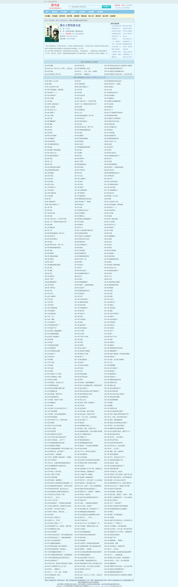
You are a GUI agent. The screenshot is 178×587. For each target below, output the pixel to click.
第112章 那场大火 (50, 187)
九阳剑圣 (114, 39)
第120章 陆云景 (109, 193)
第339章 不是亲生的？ (81, 520)
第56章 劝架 (78, 132)
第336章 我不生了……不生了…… (85, 517)
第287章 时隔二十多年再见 (53, 471)
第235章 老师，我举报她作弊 (113, 420)
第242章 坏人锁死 (50, 428)
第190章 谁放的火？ (110, 377)
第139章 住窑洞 (109, 328)
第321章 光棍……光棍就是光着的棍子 (86, 503)
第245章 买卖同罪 (50, 431)
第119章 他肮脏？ (80, 193)
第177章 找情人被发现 (81, 365)
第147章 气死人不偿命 (81, 336)
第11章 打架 (78, 89)
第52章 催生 (48, 130)
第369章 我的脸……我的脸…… (84, 549)
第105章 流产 (108, 178)
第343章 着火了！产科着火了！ (114, 523)
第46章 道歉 (48, 124)
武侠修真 (55, 16)
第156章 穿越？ (79, 345)
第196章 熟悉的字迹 (110, 382)
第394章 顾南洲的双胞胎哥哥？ (114, 68)
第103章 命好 (49, 178)
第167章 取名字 (49, 356)
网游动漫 (84, 16)
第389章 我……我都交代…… (84, 74)
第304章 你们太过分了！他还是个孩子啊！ (117, 486)
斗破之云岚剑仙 (127, 52)
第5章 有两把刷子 (80, 84)
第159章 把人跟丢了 (81, 348)
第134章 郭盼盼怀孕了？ (52, 325)
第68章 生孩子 (79, 144)
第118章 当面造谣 (50, 193)
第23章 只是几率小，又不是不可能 (85, 101)
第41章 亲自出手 (80, 118)
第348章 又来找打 (80, 529)
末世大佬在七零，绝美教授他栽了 (128, 39)
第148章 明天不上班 (110, 336)
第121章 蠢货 (49, 196)
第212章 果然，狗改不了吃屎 (54, 399)
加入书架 (75, 33)
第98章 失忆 (78, 173)
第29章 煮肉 (78, 107)
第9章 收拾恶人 (109, 87)
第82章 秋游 (48, 158)
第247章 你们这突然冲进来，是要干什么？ (117, 431)
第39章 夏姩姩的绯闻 (110, 115)
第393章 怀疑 (49, 71)
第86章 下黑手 (79, 161)
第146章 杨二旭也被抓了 (52, 336)
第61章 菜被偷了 (50, 138)
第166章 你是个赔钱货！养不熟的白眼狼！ (117, 354)
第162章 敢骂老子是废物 (82, 351)
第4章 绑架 (48, 84)
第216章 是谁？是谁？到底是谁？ (85, 402)
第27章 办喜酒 (108, 104)
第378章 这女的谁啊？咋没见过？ (85, 557)
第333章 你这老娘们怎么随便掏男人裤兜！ (88, 514)
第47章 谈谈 (78, 124)
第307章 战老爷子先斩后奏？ (113, 488)
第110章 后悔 (79, 184)
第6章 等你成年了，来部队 (112, 84)
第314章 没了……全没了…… (54, 497)
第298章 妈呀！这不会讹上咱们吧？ (115, 480)
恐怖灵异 (98, 16)
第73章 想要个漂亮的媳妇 (53, 150)
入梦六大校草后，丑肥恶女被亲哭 (128, 33)
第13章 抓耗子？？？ (51, 92)
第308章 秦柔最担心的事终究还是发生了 (57, 491)
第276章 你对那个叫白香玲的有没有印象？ (88, 460)
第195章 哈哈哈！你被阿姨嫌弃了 (85, 382)
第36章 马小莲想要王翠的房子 (113, 112)
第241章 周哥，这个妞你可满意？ (114, 425)
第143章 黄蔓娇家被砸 (52, 333)
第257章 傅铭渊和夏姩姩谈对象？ (55, 443)
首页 (47, 12)
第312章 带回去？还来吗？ (83, 494)
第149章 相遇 (49, 339)
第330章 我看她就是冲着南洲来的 (85, 511)
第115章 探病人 (49, 190)
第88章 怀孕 (48, 164)
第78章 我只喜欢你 (110, 153)
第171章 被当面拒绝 (81, 359)
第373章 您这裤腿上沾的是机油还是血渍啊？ (118, 552)
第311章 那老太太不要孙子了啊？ (55, 494)
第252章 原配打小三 (81, 437)
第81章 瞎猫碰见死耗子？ (112, 155)
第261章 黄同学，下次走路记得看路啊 (86, 445)
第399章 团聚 (71, 38)
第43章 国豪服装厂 (50, 121)
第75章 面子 (108, 150)
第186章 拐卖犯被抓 (81, 374)
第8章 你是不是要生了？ (82, 87)
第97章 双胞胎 (49, 173)
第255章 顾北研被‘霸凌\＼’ (83, 440)
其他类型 (113, 16)
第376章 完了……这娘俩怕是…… (114, 555)
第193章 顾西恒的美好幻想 (112, 379)
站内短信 (129, 5)
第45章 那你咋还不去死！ (112, 121)
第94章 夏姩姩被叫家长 (52, 170)
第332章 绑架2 (49, 514)
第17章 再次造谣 (80, 95)
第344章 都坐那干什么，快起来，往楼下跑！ (58, 526)
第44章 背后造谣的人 (81, 121)
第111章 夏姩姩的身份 (111, 184)
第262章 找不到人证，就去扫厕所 (114, 445)
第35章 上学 (78, 112)
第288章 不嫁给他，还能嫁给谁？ (85, 471)
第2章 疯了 (78, 81)
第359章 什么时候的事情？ (53, 540)
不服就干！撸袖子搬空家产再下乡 (117, 54)
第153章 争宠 (79, 342)
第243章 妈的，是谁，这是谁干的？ (86, 428)
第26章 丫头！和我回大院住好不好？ (86, 104)
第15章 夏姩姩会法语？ (111, 92)
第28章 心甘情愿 (50, 107)
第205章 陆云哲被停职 (111, 391)
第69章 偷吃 (108, 144)
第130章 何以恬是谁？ (111, 319)
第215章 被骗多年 (50, 402)
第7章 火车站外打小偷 (51, 87)
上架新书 (73, 12)
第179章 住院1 (49, 368)
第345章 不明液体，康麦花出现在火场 (86, 526)
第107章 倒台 (79, 181)
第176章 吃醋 (49, 365)
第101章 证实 (79, 176)
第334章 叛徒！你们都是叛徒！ (114, 514)
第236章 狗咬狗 (49, 422)
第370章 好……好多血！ (112, 549)
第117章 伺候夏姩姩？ (111, 190)
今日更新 (64, 12)
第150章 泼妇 (79, 339)
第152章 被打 (49, 342)
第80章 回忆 (78, 155)
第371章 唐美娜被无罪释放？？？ (55, 552)
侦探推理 (76, 16)
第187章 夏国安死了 (110, 374)
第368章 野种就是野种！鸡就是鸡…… (56, 549)
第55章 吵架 (48, 132)
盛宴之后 (114, 57)
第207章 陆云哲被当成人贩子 (84, 394)
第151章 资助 (108, 339)
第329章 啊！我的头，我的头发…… (56, 511)
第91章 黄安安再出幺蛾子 (53, 167)
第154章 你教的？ (109, 342)
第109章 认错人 (49, 184)
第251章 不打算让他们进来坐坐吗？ (56, 437)
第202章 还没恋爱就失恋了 (112, 388)
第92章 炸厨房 (79, 167)
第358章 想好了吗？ (110, 537)
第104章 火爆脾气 (80, 178)
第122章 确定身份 (80, 196)
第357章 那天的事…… (81, 537)
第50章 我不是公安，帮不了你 (84, 127)
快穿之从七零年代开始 (128, 57)
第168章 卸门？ (79, 356)
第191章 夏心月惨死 (51, 379)
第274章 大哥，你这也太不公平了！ (115, 457)
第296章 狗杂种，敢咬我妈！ (54, 480)
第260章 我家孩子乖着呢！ (53, 445)
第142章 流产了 (109, 331)
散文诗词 (105, 16)
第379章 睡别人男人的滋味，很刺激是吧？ (117, 557)
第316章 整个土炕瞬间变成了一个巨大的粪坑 (118, 497)
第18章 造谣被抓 (109, 95)
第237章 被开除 (79, 422)
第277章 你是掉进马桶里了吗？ (114, 460)
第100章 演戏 (49, 176)
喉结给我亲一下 (127, 41)
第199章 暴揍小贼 (109, 385)
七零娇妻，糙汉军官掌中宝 (117, 52)
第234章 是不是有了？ (81, 420)
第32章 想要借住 (80, 109)
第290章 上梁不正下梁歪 (52, 474)
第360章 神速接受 (80, 540)
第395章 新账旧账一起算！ (83, 68)
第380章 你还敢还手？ (52, 560)
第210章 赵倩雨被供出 (81, 397)
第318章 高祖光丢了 (81, 500)
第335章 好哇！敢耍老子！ (53, 517)
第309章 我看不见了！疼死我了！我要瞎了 (88, 491)
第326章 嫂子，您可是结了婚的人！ (56, 509)
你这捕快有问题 (116, 33)
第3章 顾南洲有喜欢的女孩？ (113, 81)
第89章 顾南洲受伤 (80, 164)
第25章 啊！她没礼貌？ (52, 104)
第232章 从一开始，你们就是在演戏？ (116, 417)
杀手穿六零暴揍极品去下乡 (128, 31)
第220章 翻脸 (108, 405)
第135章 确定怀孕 (80, 325)
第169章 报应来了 (109, 356)
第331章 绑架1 (108, 511)
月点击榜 (82, 12)
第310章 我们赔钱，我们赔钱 (113, 491)
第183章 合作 (79, 371)
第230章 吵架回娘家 (51, 417)
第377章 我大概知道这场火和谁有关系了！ (58, 557)
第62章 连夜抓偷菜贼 (81, 138)
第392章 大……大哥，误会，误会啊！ (86, 71)
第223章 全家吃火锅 (110, 408)
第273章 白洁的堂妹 (81, 457)
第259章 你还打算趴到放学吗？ (114, 443)
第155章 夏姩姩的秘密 (52, 345)
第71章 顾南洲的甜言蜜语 (82, 147)
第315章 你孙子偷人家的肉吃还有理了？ (87, 497)
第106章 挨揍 (49, 181)
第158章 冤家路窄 (50, 348)
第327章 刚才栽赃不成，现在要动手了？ (87, 509)
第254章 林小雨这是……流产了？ (55, 440)
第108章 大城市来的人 (111, 181)
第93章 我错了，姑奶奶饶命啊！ (114, 167)
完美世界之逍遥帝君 (117, 31)
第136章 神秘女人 (109, 325)
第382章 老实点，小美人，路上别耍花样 (116, 560)
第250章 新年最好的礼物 (112, 434)
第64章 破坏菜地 (50, 141)
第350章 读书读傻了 (51, 532)
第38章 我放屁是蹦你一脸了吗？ (85, 115)
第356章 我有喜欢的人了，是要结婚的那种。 (58, 537)
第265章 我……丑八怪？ (112, 448)
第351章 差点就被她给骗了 (83, 532)
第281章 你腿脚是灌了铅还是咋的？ (56, 466)
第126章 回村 (79, 316)
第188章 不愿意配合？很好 (53, 377)
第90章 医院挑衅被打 (110, 164)
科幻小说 (91, 16)
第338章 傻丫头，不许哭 (52, 520)
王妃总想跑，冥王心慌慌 (117, 46)
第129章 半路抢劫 (80, 319)
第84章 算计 (108, 158)
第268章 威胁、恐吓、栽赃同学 (114, 451)
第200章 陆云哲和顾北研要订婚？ (55, 388)
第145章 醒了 (108, 333)
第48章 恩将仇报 (109, 124)
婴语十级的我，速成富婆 (117, 49)
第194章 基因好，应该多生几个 (54, 382)
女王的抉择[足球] (117, 26)
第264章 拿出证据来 (81, 448)
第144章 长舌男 (79, 333)
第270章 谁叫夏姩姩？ (81, 454)
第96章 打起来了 (109, 170)
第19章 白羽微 (49, 98)
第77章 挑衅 (78, 153)
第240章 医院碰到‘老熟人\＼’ (83, 425)
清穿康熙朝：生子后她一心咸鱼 (128, 54)
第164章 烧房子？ (50, 354)
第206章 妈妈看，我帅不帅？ (54, 394)
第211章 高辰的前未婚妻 (112, 397)
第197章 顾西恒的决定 (52, 385)
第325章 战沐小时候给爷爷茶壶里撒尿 (116, 506)
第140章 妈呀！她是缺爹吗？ (54, 331)
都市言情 (62, 16)
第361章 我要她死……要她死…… (114, 540)
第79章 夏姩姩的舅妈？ (52, 155)
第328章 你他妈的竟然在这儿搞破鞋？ (116, 509)
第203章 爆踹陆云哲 (51, 391)
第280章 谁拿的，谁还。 (112, 463)
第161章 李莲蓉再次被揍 (52, 351)
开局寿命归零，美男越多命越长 (117, 28)
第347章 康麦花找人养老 (52, 529)
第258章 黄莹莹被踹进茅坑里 (84, 443)
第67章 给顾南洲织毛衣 (52, 144)
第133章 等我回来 (109, 322)
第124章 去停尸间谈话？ (112, 313)
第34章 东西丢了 (50, 112)
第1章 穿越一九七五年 (51, 81)
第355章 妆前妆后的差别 (112, 534)
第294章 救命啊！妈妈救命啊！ (84, 477)
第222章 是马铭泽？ (81, 408)
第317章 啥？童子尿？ (52, 500)
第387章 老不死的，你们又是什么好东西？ (88, 566)
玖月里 (68, 28)
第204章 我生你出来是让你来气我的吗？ (87, 391)
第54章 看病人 (108, 130)
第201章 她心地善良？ (81, 388)
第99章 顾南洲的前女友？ (112, 173)
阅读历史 (55, 12)
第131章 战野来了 (50, 322)
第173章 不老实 (49, 362)
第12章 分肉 (108, 89)
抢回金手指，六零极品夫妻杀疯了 (117, 36)
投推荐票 (81, 33)
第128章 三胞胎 (49, 319)
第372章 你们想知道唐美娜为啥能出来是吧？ (88, 552)
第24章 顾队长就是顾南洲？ (113, 101)
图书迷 (55, 5)
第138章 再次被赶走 (81, 328)
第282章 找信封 (79, 466)
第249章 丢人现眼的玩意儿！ (84, 434)
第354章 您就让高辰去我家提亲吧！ (86, 534)
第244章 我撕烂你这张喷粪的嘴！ (114, 428)
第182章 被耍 (49, 371)
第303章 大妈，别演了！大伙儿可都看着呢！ (88, 486)
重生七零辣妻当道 (62, 20)
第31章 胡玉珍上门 (50, 109)
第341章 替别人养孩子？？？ (54, 523)
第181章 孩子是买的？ (111, 368)
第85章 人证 (48, 161)
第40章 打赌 (48, 118)
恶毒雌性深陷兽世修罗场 (128, 44)
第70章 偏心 (48, 147)
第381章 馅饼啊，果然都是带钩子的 (86, 560)
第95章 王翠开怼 (80, 170)
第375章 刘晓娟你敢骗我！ (83, 555)
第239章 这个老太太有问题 (53, 425)
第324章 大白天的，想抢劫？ (84, 506)
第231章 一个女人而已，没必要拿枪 (86, 417)
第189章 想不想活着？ (81, 377)
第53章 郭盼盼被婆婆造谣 (82, 130)
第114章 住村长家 (109, 187)
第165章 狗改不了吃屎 (81, 354)
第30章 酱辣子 (108, 107)
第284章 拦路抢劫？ (51, 468)
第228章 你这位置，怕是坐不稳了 (85, 414)
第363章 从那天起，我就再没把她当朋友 (87, 543)
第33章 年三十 (108, 109)
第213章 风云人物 (80, 399)
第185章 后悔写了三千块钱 (53, 374)
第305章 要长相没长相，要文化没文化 (56, 488)
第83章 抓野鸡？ (80, 158)
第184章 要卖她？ (109, 371)
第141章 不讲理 (79, 331)
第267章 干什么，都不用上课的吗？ (86, 451)
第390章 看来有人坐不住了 (53, 74)
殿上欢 (125, 36)
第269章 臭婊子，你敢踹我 (53, 454)
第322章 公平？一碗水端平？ (113, 503)
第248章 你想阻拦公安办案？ (54, 434)
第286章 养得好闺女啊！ (112, 468)
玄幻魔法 (47, 16)
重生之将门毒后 (127, 26)
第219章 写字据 (79, 405)
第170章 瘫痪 (49, 359)
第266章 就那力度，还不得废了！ (55, 451)
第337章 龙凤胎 (109, 517)
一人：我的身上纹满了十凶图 (117, 41)
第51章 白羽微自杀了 (110, 127)
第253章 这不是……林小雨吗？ (114, 437)
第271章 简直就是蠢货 (111, 454)
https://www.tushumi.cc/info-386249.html (100, 586)
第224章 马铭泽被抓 (51, 411)
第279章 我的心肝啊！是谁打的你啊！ (86, 463)
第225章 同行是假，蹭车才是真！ (85, 411)
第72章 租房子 (108, 147)
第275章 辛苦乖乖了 (51, 460)
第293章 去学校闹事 (51, 477)
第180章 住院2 (79, 368)
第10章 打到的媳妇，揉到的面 (54, 89)
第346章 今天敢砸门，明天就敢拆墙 (115, 526)
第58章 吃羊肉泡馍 (50, 135)
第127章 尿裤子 (109, 316)
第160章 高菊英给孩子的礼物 (113, 348)
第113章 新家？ (79, 187)
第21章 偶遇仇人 (109, 98)
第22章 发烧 (48, 101)
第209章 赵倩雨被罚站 (52, 397)
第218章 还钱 (49, 405)
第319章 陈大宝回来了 (111, 500)
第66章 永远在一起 (110, 141)
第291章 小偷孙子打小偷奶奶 (84, 474)
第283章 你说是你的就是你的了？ (114, 466)
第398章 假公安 (79, 65)
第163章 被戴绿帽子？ (111, 351)
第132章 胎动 (79, 322)
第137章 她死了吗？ (51, 328)
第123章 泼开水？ (80, 313)
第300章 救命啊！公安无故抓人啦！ (86, 483)
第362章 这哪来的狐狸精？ (53, 543)
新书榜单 (100, 12)
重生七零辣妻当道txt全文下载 (96, 77)
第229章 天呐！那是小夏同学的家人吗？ (116, 414)
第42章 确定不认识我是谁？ (113, 118)
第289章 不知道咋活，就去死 (113, 471)
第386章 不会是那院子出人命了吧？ (56, 566)
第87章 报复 (108, 161)
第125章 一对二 (49, 316)
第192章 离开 (79, 379)
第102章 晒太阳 (109, 176)
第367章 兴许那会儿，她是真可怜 (114, 546)
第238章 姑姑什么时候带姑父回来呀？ (116, 422)
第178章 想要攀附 (109, 365)
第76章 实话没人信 (50, 153)
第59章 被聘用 (79, 135)
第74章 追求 (78, 150)
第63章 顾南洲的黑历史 (111, 138)
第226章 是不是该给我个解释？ (114, 411)
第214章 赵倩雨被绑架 (111, 399)
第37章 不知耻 (49, 115)
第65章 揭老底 (79, 141)
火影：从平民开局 (117, 44)
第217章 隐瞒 (108, 402)
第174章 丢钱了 (79, 362)
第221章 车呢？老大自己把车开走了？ (56, 408)
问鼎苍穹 (125, 49)
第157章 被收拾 (109, 345)
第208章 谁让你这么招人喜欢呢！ (114, 394)
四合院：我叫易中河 (128, 46)
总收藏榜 (91, 12)
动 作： (63, 33)
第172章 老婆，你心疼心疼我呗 (114, 359)
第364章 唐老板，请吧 (111, 543)
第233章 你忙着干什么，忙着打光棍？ (56, 420)
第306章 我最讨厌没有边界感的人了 (86, 488)
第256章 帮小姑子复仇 (111, 440)
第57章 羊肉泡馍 (109, 132)
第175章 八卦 (108, 362)
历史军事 (69, 16)
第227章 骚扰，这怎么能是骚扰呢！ (56, 414)
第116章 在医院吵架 (81, 190)
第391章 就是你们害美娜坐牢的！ (114, 71)
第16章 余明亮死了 (50, 95)
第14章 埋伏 (78, 92)
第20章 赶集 (78, 98)
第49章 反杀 (48, 127)
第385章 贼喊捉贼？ (110, 563)
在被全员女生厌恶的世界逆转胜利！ (128, 28)
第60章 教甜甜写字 (110, 135)
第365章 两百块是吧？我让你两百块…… (57, 546)
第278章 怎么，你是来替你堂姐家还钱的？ (58, 463)
